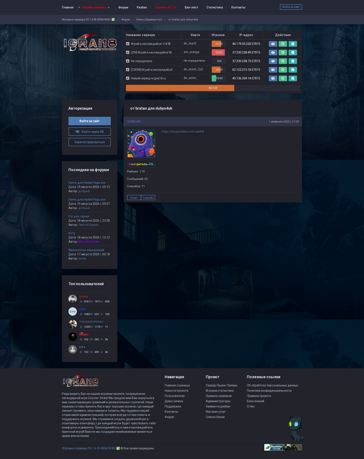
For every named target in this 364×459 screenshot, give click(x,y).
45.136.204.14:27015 (246, 78)
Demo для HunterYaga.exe (87, 182)
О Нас (251, 406)
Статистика (214, 7)
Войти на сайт (291, 6)
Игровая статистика (220, 390)
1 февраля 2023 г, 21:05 (284, 121)
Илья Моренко (88, 241)
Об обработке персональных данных (272, 385)
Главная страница (177, 385)
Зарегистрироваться (89, 142)
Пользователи (175, 396)
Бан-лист (191, 7)
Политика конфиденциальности (269, 390)
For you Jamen (78, 216)
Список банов (215, 417)
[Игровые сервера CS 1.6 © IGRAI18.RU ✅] (89, 43)
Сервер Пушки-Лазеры (221, 385)
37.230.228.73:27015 (246, 61)
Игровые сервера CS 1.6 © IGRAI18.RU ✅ (88, 19)
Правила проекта (259, 396)
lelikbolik (134, 121)
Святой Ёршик (88, 224)
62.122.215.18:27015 (246, 69)
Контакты (238, 7)
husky (82, 258)
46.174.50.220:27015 (246, 43)
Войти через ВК (92, 131)
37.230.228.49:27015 (246, 52)
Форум (123, 7)
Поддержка (173, 406)
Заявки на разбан (218, 406)
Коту (71, 233)
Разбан (142, 7)
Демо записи (174, 401)
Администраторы (218, 401)
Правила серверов (219, 396)
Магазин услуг (216, 411)
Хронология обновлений (86, 250)
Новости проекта (176, 390)
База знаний (255, 401)
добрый (84, 191)
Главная (68, 7)
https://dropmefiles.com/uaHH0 (183, 131)
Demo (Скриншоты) (149, 19)
